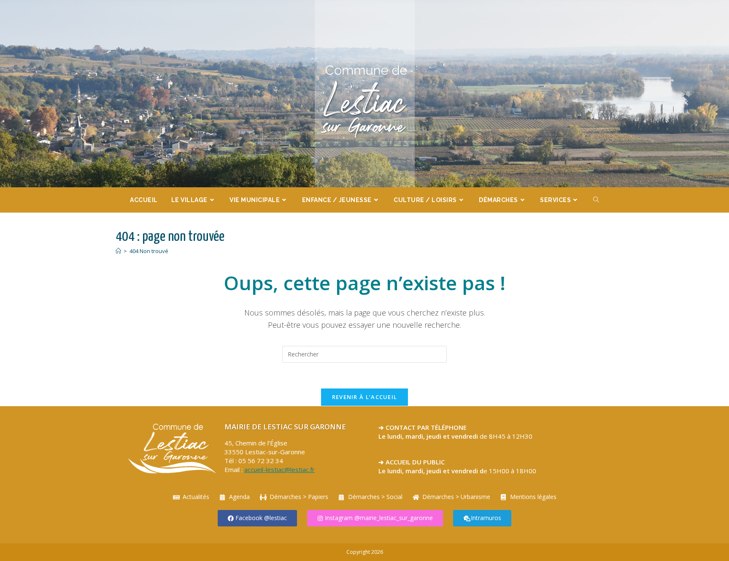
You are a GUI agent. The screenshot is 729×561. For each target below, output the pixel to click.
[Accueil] (118, 251)
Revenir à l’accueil (364, 397)
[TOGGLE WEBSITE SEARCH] (596, 200)
